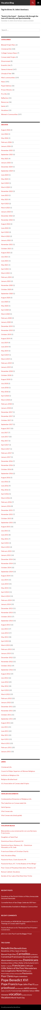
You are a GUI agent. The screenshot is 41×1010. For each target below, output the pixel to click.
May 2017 (4, 441)
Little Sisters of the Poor (12, 968)
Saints (3, 106)
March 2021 (5, 273)
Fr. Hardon (8, 966)
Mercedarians (31, 968)
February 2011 (6, 747)
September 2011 (7, 719)
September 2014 (7, 572)
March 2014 (5, 596)
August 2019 (5, 338)
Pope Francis (9, 984)
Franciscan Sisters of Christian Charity (14, 851)
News (3, 82)
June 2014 (4, 584)
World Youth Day (18, 998)
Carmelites (23, 953)
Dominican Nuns (17, 960)
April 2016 (5, 494)
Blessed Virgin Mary (8, 45)
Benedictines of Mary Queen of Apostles (14, 951)
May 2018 (4, 392)
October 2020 (6, 289)
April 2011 (5, 739)
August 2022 (5, 224)
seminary (33, 988)
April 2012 (5, 690)
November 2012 (7, 662)
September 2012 (7, 670)
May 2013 (4, 637)
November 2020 (7, 285)
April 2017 (5, 445)
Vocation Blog (7, 2)
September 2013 (7, 621)
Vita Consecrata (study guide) (11, 815)
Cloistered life (6, 49)
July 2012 (4, 678)
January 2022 (6, 240)
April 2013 (5, 641)
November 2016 (7, 465)
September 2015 (7, 522)
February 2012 (6, 698)
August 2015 (5, 527)
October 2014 (6, 567)
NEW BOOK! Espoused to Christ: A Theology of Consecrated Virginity (19, 922)
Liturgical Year (6, 73)
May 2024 (4, 179)
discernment (6, 960)
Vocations (4, 110)
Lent (31, 966)
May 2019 (4, 351)
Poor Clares (7, 976)
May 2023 (4, 199)
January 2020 (6, 322)
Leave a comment (28, 21)
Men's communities (8, 77)
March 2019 (5, 359)
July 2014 (4, 580)
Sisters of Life (5, 991)
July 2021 (4, 257)
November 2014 (7, 563)
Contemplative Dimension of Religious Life (16, 799)
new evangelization (8, 971)
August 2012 (5, 674)
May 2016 (4, 490)
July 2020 (4, 302)
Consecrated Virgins (8, 57)
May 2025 (4, 158)
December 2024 (7, 167)
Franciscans (18, 965)
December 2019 (7, 326)
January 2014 (6, 604)
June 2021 (4, 261)
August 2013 (5, 625)
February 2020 (6, 318)
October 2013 (6, 617)
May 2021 (4, 265)
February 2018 (6, 404)
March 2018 (5, 400)
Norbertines (22, 971)
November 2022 (7, 220)
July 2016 (4, 482)
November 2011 (7, 711)
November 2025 (7, 150)
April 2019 (5, 355)
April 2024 (5, 183)
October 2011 (6, 715)
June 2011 (4, 731)
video (37, 991)
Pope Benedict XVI (14, 980)
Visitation (5, 995)
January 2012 (6, 702)
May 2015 (4, 539)
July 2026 (4, 134)
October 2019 (6, 334)
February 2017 (6, 453)
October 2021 (6, 248)
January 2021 (6, 281)
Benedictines (20, 948)
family (3, 966)
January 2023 (6, 212)
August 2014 (5, 576)
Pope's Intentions (20, 976)
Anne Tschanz (18, 21)
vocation (15, 994)
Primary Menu (38, 2)
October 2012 (6, 666)
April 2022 (5, 232)
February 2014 (6, 600)
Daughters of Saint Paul (9, 837)
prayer (36, 984)
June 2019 (4, 347)
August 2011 (5, 723)
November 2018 (7, 371)
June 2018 (4, 388)
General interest (7, 69)
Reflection (4, 98)
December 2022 (7, 216)
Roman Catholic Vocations (10, 872)
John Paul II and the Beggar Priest (20, 934)
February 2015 (6, 551)
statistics (25, 991)
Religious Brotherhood (9, 779)
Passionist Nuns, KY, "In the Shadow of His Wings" (18, 864)
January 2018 (6, 408)
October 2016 (6, 469)
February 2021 (6, 277)
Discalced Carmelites (30, 957)
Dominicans (30, 960)
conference (34, 954)
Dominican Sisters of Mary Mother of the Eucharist (17, 963)
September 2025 (7, 154)
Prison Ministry (6, 90)
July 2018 (4, 383)
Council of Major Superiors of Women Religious (18, 771)
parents (29, 971)
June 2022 (4, 228)
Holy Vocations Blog (8, 855)
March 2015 (5, 547)
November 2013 (7, 612)
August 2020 (5, 298)
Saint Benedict (19, 988)
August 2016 (5, 477)
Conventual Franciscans (11, 957)
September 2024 (7, 171)
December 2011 (7, 706)
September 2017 (7, 424)
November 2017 (7, 416)
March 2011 (5, 743)
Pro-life (4, 94)
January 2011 (6, 751)
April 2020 (5, 310)
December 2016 (7, 461)
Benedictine (7, 948)
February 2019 (6, 363)
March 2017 (5, 449)
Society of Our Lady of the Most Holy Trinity (16, 876)
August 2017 (5, 428)
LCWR (27, 966)
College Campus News (9, 53)
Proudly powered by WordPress (10, 1007)
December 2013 (7, 608)
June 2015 (4, 535)
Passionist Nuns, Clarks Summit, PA (13, 860)
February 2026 (6, 142)
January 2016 (6, 506)
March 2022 (5, 236)
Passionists (27, 973)
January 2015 (6, 555)
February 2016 (6, 502)
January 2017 (6, 457)
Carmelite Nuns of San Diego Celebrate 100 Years (18, 902)
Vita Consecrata (7, 811)
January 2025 (6, 163)
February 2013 (6, 649)
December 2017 (7, 412)
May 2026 (4, 138)
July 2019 (4, 343)
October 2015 (6, 518)
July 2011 (4, 727)
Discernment (5, 61)
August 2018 (5, 379)
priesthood (8, 987)
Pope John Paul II (26, 984)
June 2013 (4, 633)
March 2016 (5, 498)
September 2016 (7, 473)
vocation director (27, 995)
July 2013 (4, 629)
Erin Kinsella (5, 921)
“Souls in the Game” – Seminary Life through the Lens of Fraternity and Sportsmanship (19, 17)
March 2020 (5, 314)
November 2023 (7, 191)
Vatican (31, 991)
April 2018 (5, 396)
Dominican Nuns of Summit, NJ (12, 841)
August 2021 (5, 253)
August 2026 (5, 130)
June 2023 (4, 195)
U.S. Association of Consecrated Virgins (15, 783)
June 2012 (4, 682)
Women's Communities (9, 114)
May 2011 (4, 735)
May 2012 (4, 686)
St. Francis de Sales (15, 991)
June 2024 (4, 175)
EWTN (36, 963)
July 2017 (4, 432)
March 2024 (5, 187)
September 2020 (7, 293)
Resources (4, 102)
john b (3, 934)
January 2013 (6, 653)
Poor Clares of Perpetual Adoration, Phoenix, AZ (18, 868)
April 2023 (5, 203)
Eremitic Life (5, 65)
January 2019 (6, 367)
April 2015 (5, 543)
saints (26, 988)
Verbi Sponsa (5, 807)
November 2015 (7, 514)
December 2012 (7, 657)
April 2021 (5, 269)
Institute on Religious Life (10, 775)
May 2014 (4, 588)
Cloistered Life (6, 767)
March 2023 (5, 208)
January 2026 (6, 146)
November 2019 (7, 330)
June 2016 (4, 486)
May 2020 (4, 306)
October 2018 (6, 375)
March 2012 (5, 694)
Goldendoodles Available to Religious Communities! (19, 907)
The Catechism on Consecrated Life (13, 803)
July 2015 (4, 531)
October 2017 (6, 420)
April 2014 (5, 592)
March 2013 (5, 645)
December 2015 (7, 510)
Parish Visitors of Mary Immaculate (11, 973)
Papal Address (6, 86)
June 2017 (4, 437)
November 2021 (7, 244)
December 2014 (7, 559)
